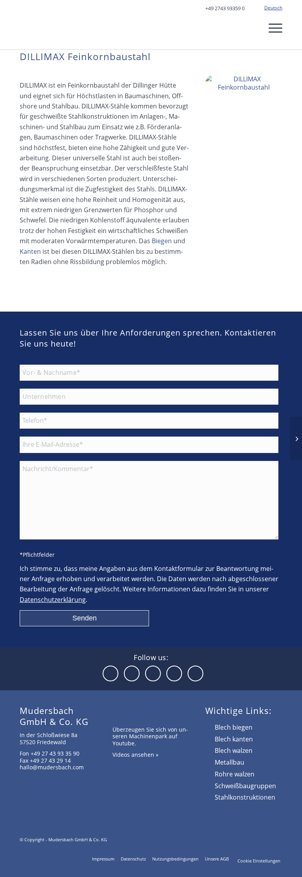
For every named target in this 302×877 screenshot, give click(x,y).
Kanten (30, 251)
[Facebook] (132, 673)
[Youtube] (153, 673)
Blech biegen (233, 727)
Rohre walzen (234, 774)
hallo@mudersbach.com (52, 767)
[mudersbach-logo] (67, 26)
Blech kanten (234, 739)
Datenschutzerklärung (53, 599)
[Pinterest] (195, 673)
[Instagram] (174, 673)
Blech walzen (233, 750)
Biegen (162, 241)
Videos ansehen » (135, 754)
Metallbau (229, 762)
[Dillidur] (296, 438)
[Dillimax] (243, 101)
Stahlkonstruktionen (245, 797)
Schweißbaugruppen (245, 786)
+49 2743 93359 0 (225, 8)
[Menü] (270, 28)
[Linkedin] (110, 673)
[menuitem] (271, 8)
